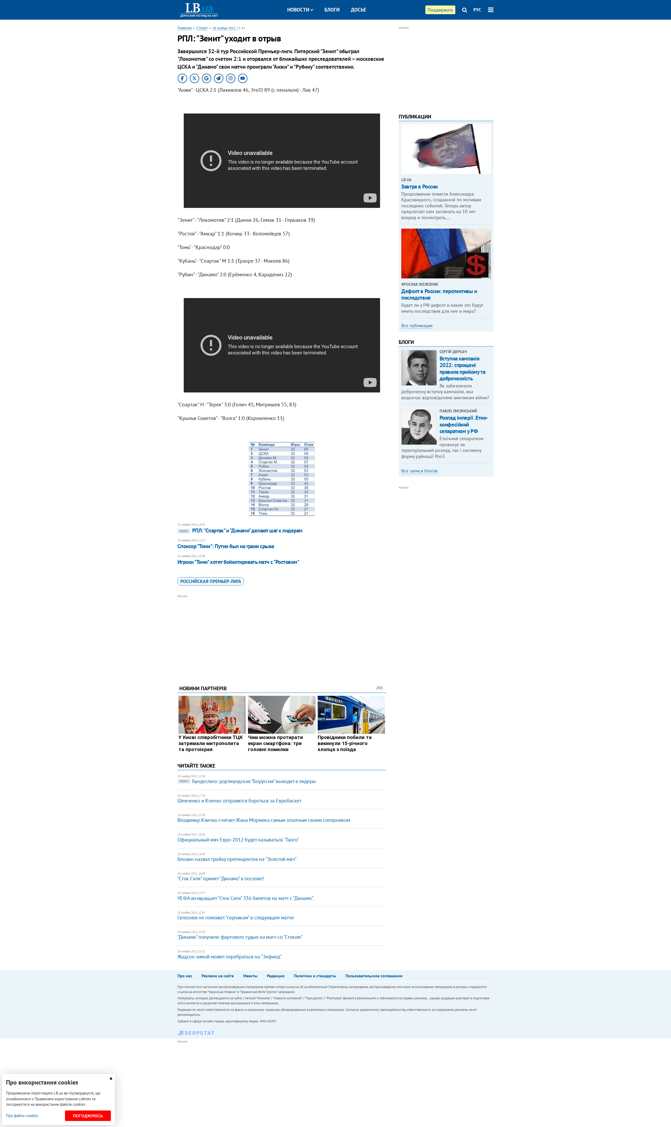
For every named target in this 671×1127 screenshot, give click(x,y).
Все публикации (416, 325)
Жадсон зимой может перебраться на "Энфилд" (229, 956)
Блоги (332, 10)
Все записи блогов (419, 471)
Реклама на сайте (218, 975)
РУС (477, 10)
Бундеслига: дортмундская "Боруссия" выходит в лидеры (248, 781)
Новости (298, 10)
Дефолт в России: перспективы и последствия (439, 294)
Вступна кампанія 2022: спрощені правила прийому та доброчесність (462, 368)
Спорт (202, 27)
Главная (184, 27)
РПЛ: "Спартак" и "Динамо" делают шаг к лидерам (241, 530)
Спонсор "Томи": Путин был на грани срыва (225, 546)
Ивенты (250, 975)
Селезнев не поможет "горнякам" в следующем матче (235, 917)
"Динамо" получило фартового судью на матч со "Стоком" (240, 937)
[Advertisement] (281, 636)
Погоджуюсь (88, 1116)
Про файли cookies (22, 1115)
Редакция (275, 975)
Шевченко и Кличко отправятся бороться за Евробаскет (239, 800)
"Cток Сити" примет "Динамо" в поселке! (220, 878)
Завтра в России (419, 186)
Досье (358, 10)
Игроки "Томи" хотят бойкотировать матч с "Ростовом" (238, 561)
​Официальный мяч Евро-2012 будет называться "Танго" (238, 839)
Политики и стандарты (315, 975)
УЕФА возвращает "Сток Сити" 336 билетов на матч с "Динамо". (245, 898)
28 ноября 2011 (224, 28)
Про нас (184, 975)
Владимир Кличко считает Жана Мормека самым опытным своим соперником (263, 820)
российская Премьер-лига (210, 581)
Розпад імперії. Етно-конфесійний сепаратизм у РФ (464, 424)
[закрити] (111, 1079)
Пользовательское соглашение (373, 975)
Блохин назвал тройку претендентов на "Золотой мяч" (237, 859)
